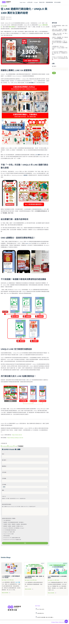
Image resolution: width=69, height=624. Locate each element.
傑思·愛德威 (12, 26)
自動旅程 (25, 175)
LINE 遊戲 (37, 154)
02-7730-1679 (40, 609)
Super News (23, 2)
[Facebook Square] (10, 610)
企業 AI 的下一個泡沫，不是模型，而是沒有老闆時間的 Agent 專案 (60, 30)
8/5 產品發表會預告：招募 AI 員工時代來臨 (60, 26)
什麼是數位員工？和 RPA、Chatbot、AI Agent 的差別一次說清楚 (59, 48)
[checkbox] (25, 530)
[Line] (16, 610)
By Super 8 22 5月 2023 (8, 580)
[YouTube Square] (14, 610)
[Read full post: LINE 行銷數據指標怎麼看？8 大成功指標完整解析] (57, 573)
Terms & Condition (63, 622)
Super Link (28, 243)
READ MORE (5, 592)
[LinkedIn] (12, 610)
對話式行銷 (41, 2)
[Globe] (8, 610)
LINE (15, 446)
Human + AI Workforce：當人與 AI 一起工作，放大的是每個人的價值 (60, 58)
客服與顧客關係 (49, 2)
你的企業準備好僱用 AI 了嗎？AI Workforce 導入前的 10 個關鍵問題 (59, 42)
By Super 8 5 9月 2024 (53, 580)
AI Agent (36, 2)
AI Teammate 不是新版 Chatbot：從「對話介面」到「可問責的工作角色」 (60, 53)
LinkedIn (10, 446)
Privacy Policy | (55, 622)
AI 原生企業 (29, 2)
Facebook (4, 446)
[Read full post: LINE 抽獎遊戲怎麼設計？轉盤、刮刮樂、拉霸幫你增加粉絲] (34, 573)
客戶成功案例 (57, 2)
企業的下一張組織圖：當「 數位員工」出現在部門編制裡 (60, 38)
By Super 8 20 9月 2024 (31, 580)
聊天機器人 (31, 82)
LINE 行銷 (17, 582)
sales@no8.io (40, 613)
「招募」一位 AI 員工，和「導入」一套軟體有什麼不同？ (60, 34)
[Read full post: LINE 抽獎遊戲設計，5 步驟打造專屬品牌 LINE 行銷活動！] (11, 573)
